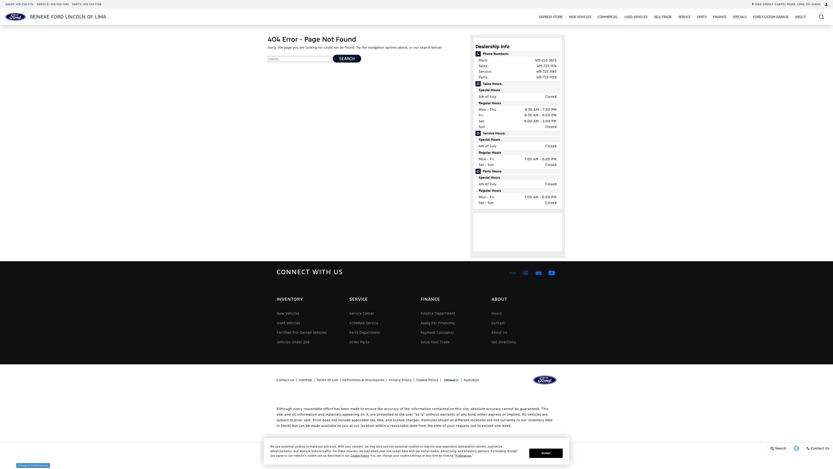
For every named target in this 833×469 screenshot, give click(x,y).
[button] (821, 17)
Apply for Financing (438, 323)
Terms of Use (327, 380)
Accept (546, 453)
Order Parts (359, 342)
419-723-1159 (546, 77)
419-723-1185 (546, 71)
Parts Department (364, 332)
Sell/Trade (663, 17)
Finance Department (438, 313)
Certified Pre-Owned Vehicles (302, 332)
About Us (499, 332)
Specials (739, 17)
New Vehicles (580, 17)
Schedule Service (363, 323)
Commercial (608, 17)
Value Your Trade (435, 342)
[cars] (512, 273)
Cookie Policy (427, 380)
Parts (702, 17)
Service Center (361, 313)
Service (684, 17)
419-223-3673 (546, 60)
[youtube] (551, 273)
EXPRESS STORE (550, 17)
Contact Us (285, 380)
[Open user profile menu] (826, 4)
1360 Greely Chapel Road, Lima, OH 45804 (788, 4)
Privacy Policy (400, 380)
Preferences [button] (464, 455)
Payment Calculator (437, 332)
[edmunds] (538, 273)
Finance (719, 17)
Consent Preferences (33, 465)
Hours (497, 313)
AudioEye (471, 380)
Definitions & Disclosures (363, 380)
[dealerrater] (525, 273)
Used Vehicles (636, 17)
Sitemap (305, 380)
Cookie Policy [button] (360, 455)
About (800, 17)
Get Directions (504, 342)
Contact (498, 323)
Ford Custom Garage (771, 17)
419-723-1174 (547, 66)
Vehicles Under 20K (293, 342)
